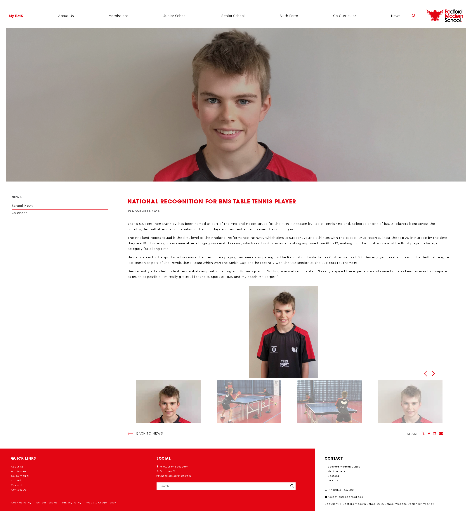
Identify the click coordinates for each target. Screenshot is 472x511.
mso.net (428, 503)
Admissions (119, 16)
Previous (425, 374)
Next (434, 374)
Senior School (233, 16)
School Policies (46, 502)
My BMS (16, 15)
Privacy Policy (71, 502)
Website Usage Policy (101, 502)
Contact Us (18, 489)
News (395, 16)
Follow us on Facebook (173, 466)
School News (22, 205)
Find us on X (167, 471)
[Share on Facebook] (429, 433)
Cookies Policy (21, 502)
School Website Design (401, 503)
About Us (66, 16)
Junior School (175, 16)
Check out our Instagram (175, 475)
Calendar (19, 213)
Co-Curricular (344, 16)
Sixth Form (289, 16)
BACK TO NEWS (149, 433)
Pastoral (16, 485)
